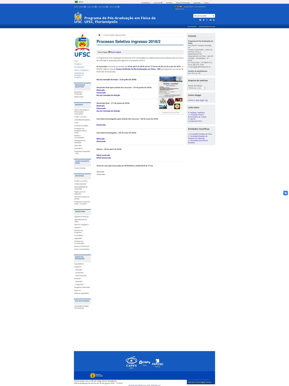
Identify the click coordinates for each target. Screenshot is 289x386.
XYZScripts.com (155, 385)
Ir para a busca (102, 6)
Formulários (78, 235)
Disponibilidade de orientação (81, 188)
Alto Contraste (200, 7)
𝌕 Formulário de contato (197, 117)
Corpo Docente (79, 168)
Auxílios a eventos (80, 181)
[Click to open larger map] (198, 100)
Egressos (77, 290)
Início (76, 61)
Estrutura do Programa (78, 231)
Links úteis (78, 145)
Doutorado (79, 273)
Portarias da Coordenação (79, 242)
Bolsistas (77, 278)
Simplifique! (146, 3)
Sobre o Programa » (81, 70)
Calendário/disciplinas (82, 120)
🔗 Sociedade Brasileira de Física (200, 134)
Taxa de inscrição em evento (82, 198)
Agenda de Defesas (81, 217)
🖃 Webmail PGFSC (195, 121)
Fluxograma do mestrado (79, 141)
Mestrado (79, 270)
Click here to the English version (199, 382)
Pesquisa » (78, 64)
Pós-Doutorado (81, 276)
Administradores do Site (207, 26)
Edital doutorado (104, 158)
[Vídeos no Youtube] (207, 20)
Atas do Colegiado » (81, 224)
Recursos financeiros (81, 246)
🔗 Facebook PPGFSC (196, 115)
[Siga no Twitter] (204, 20)
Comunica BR (158, 3)
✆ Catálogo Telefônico (196, 112)
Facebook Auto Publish (135, 385)
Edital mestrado (103, 155)
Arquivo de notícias (195, 85)
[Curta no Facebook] (200, 20)
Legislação (196, 3)
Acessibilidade (188, 7)
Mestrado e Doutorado (78, 93)
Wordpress (112, 381)
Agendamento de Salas (80, 221)
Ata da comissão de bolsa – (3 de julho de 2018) (116, 79)
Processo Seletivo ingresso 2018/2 (115, 35)
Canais (206, 3)
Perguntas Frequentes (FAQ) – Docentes (82, 203)
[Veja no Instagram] (210, 20)
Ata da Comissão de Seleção (108, 95)
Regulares (78, 267)
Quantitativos (79, 264)
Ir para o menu (91, 6)
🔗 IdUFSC (192, 119)
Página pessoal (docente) (79, 193)
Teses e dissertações (81, 249)
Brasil (81, 2)
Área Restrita (192, 26)
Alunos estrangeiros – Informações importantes (82, 112)
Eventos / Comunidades (79, 137)
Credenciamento (80, 184)
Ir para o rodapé (114, 6)
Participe (169, 3)
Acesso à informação (183, 3)
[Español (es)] (181, 7)
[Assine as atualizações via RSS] (214, 20)
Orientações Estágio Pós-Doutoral (81, 307)
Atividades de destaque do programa (79, 75)
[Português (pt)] (175, 7)
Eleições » (77, 227)
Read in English (116, 52)
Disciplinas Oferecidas (82, 287)
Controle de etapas (81, 126)
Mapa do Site (179, 9)
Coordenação (79, 67)
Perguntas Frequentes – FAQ (82, 152)
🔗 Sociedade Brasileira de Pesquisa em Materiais (197, 137)
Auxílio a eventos (80, 117)
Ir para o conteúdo (79, 6)
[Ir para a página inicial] (99, 35)
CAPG (76, 123)
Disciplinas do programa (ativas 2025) (80, 130)
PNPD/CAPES (79, 97)
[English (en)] (178, 7)
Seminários (78, 148)
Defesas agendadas (81, 293)
